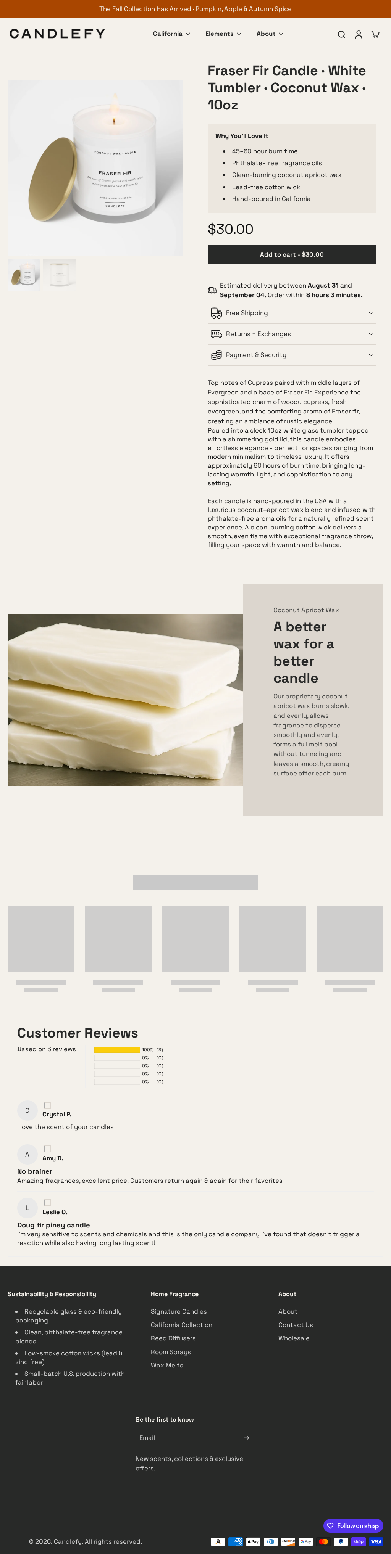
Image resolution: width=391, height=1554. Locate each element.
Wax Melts (167, 1365)
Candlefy (68, 1541)
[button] (292, 254)
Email (147, 1438)
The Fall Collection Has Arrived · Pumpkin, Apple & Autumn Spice (195, 9)
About (266, 34)
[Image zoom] (95, 168)
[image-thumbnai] (24, 275)
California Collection (181, 1325)
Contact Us (295, 1325)
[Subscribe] (246, 1438)
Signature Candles (179, 1312)
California (168, 34)
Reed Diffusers (173, 1338)
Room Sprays (171, 1352)
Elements (219, 34)
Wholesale (294, 1338)
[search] (341, 34)
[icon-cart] (375, 34)
